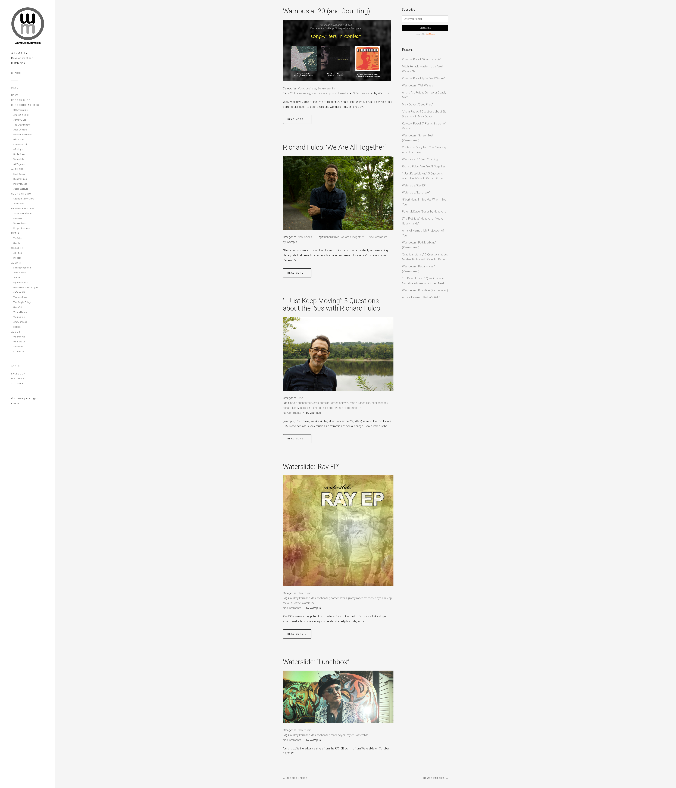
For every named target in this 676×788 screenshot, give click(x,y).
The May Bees (20, 297)
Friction (17, 327)
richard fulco (332, 237)
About (15, 332)
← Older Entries (295, 778)
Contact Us (18, 351)
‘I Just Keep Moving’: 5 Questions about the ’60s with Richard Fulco (331, 304)
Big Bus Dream (20, 282)
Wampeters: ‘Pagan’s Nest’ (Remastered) (418, 269)
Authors (17, 169)
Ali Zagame (19, 164)
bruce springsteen (301, 403)
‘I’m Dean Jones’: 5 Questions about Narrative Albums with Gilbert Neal (424, 281)
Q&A (300, 398)
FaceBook (18, 374)
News (15, 95)
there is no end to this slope (316, 407)
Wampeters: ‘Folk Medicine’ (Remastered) (419, 245)
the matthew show (22, 134)
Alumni (16, 263)
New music (304, 593)
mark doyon (375, 598)
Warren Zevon (20, 223)
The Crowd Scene (21, 125)
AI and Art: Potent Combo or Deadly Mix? (424, 95)
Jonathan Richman (22, 213)
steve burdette (292, 603)
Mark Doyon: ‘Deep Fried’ (417, 104)
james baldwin (339, 403)
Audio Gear (18, 203)
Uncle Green (19, 154)
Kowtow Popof (20, 144)
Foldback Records (22, 268)
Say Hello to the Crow (23, 199)
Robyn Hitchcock (21, 228)
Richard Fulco (20, 179)
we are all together (352, 237)
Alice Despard (20, 130)
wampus (316, 93)
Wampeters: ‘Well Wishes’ (417, 85)
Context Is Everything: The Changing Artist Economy (424, 150)
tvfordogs (18, 149)
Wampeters (19, 317)
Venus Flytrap (20, 312)
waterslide (308, 603)
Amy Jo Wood (20, 322)
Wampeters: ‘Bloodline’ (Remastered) (425, 290)
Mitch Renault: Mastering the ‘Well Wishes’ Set (422, 69)
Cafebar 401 (19, 292)
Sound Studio (21, 194)
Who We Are (19, 337)
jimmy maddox (357, 598)
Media (15, 233)
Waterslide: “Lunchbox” (316, 662)
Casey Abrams (20, 110)
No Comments (378, 237)
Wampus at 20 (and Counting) (326, 11)
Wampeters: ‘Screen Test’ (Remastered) (418, 138)
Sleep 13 (17, 307)
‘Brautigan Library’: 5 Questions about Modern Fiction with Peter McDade (424, 257)
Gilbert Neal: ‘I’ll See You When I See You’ (424, 202)
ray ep (388, 598)
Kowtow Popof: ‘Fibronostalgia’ (421, 59)
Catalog (17, 248)
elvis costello (321, 403)
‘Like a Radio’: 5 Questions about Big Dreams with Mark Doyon (424, 114)
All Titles (17, 253)
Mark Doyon (19, 174)
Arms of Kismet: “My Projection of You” (423, 233)
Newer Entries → (435, 778)
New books (305, 237)
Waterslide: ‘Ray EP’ (311, 467)
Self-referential (327, 88)
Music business (307, 88)
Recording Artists (25, 105)
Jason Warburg (20, 189)
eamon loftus (339, 598)
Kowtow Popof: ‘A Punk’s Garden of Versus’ (424, 126)
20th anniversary (300, 93)
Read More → (297, 119)
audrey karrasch (300, 598)
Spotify (16, 243)
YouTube (17, 238)
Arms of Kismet (21, 115)
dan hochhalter (320, 598)
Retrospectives (23, 208)
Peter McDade (20, 184)
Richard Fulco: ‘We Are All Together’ (334, 147)
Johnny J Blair (20, 120)
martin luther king (360, 403)
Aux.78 (16, 277)
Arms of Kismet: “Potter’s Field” (421, 297)
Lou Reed (18, 218)
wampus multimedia (335, 93)
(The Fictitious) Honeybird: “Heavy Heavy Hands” (422, 221)
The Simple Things (22, 302)
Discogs (17, 258)
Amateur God (19, 272)
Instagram (19, 378)
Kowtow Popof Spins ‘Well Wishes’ (423, 78)
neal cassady (380, 403)
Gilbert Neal (18, 139)
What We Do (19, 341)
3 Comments (361, 93)
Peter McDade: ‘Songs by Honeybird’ (424, 211)
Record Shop (20, 100)
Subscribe (18, 346)
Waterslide (18, 159)
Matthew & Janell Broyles (25, 287)
